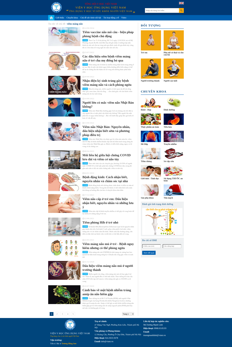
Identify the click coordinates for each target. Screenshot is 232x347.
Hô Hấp (144, 144)
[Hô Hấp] (151, 136)
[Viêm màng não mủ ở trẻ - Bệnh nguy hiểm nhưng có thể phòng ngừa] (64, 248)
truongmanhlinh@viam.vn (154, 335)
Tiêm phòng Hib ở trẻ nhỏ (100, 222)
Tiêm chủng (146, 161)
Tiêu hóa (168, 127)
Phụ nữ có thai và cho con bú (174, 53)
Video (123, 18)
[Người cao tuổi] (174, 69)
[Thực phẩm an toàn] (151, 119)
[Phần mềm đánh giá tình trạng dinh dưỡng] (162, 221)
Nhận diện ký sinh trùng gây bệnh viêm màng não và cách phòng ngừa (106, 82)
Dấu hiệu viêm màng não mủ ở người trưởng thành (107, 268)
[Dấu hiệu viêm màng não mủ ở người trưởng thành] (64, 270)
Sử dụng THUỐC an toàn (173, 179)
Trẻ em (144, 52)
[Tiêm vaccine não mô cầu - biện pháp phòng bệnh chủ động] (64, 36)
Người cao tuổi (170, 81)
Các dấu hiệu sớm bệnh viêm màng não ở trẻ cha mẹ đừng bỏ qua (106, 58)
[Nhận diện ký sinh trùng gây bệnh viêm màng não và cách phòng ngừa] (64, 85)
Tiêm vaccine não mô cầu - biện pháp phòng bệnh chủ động (108, 34)
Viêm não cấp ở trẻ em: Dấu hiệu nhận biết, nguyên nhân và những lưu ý (107, 203)
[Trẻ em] (151, 40)
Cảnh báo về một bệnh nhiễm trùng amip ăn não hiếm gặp (106, 292)
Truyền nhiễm (170, 144)
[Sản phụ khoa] (151, 190)
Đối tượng (151, 25)
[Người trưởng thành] (151, 69)
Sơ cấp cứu (169, 161)
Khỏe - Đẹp (146, 110)
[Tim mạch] (174, 190)
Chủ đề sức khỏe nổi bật (90, 18)
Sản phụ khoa (147, 198)
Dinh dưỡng (169, 110)
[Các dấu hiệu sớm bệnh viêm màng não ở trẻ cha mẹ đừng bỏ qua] (64, 61)
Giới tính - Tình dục (150, 178)
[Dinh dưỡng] (174, 102)
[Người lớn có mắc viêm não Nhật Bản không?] (64, 107)
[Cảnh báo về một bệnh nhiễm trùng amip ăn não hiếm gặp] (64, 294)
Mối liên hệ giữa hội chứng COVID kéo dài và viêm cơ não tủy (106, 157)
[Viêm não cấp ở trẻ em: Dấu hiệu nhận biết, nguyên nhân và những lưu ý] (64, 203)
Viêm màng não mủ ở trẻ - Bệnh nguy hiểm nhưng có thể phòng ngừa (108, 246)
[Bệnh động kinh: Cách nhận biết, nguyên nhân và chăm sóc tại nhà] (64, 181)
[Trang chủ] (51, 17)
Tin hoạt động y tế (111, 18)
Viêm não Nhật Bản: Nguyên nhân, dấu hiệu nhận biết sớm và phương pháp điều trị (106, 131)
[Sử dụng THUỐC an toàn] (174, 170)
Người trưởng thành (150, 81)
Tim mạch (168, 198)
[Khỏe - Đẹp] (151, 102)
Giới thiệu (60, 18)
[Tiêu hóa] (174, 119)
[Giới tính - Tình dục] (151, 170)
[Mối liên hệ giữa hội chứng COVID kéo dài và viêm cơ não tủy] (64, 159)
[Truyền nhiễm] (174, 136)
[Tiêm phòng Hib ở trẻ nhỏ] (64, 227)
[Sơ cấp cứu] (174, 153)
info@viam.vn (107, 341)
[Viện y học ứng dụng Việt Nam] (70, 325)
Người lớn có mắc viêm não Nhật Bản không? (108, 104)
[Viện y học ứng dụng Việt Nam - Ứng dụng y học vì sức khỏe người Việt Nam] (56, 7)
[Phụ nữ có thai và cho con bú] (174, 40)
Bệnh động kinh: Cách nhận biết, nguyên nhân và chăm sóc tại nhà (105, 179)
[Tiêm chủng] (151, 153)
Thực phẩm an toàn (150, 127)
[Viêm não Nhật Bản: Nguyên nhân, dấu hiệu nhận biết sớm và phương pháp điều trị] (64, 131)
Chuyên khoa (72, 18)
